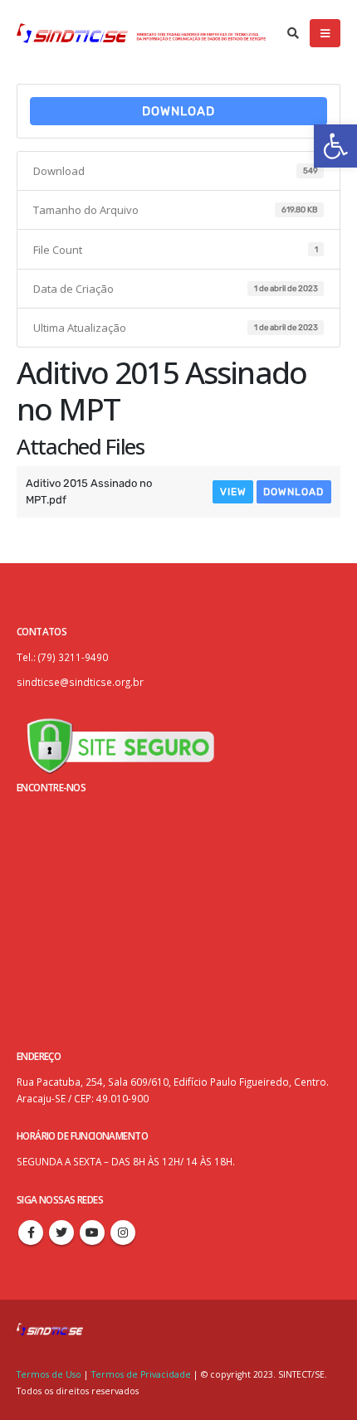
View (233, 492)
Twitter (61, 1232)
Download (178, 111)
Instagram (122, 1232)
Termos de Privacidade (141, 1374)
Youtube (92, 1232)
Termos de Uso (50, 1374)
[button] (335, 146)
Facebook (30, 1232)
